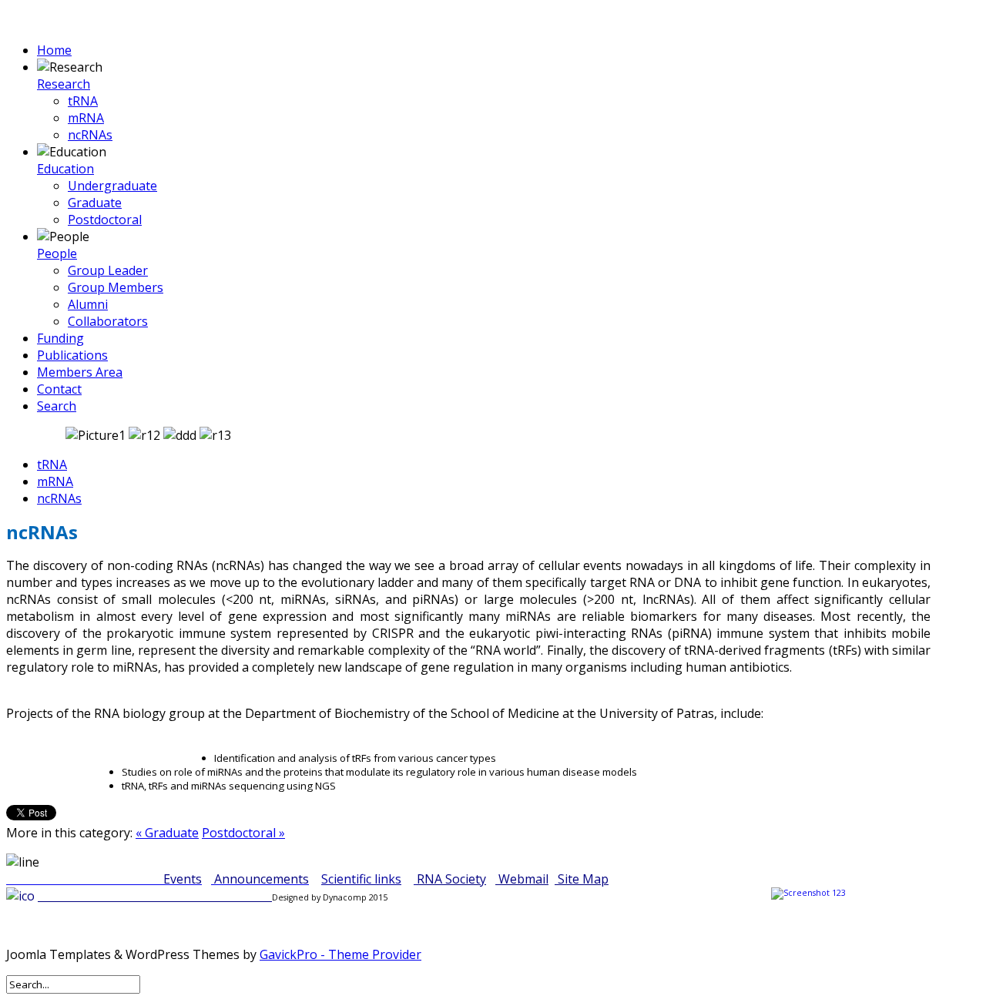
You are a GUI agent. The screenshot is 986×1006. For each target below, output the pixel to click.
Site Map (583, 878)
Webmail (523, 878)
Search (56, 405)
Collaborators (108, 321)
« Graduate (167, 832)
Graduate (95, 202)
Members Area (79, 372)
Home (54, 50)
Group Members (115, 287)
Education (65, 168)
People (57, 253)
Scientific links (361, 878)
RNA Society (451, 878)
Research (63, 83)
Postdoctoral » (243, 832)
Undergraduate (112, 185)
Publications (72, 355)
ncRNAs (90, 134)
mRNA (86, 117)
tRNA (83, 100)
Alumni (88, 304)
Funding (60, 338)
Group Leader (108, 270)
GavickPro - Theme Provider (340, 954)
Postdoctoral (105, 219)
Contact (59, 389)
